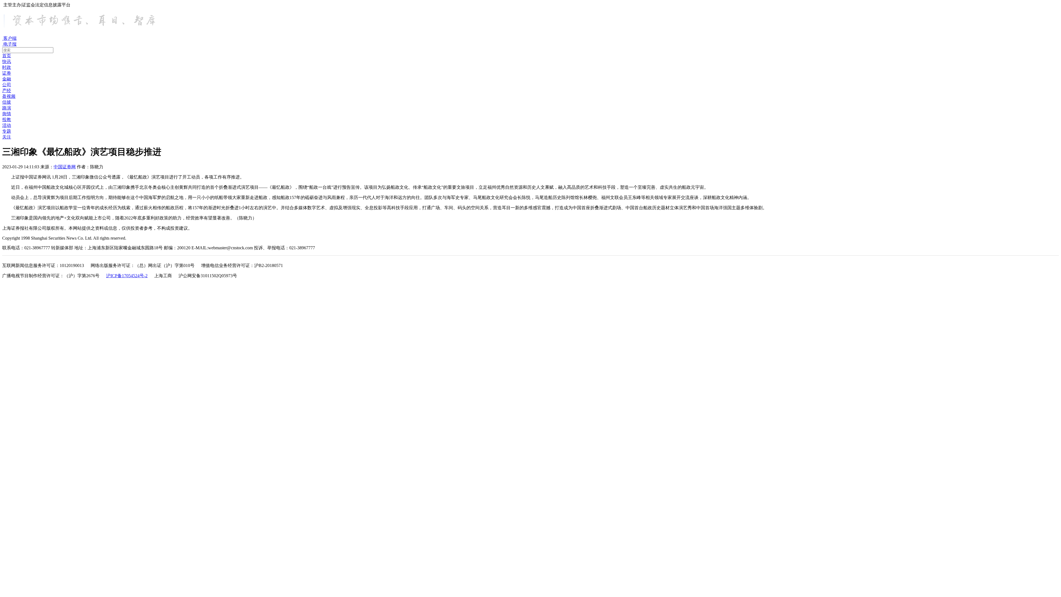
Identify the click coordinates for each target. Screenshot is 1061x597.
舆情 (6, 113)
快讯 (6, 61)
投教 (6, 119)
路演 (6, 108)
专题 (6, 131)
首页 (6, 55)
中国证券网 (65, 166)
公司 (6, 84)
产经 (6, 90)
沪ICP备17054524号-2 (127, 275)
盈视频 (8, 96)
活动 (6, 125)
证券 (6, 73)
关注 (6, 137)
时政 (6, 67)
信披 (6, 102)
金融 (6, 79)
